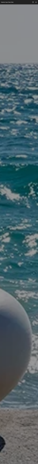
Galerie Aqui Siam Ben (7, 2)
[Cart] (33, 2)
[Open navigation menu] (36, 2)
